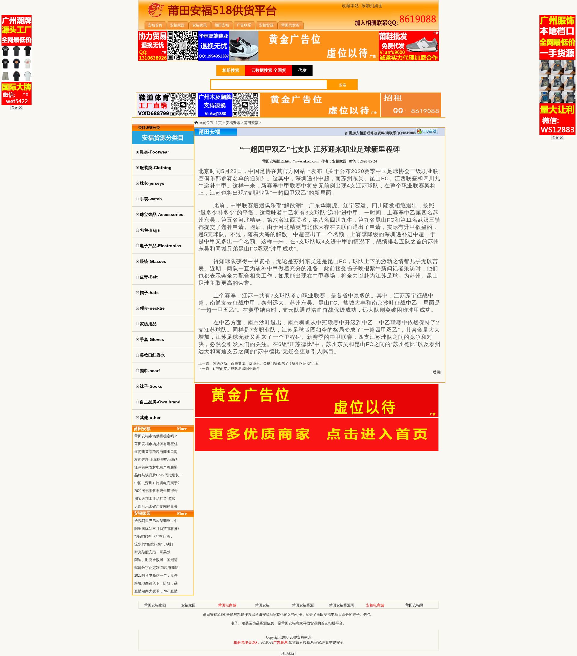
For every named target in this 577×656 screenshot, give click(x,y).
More (182, 429)
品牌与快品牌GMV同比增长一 (158, 475)
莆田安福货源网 (341, 605)
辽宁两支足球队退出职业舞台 (236, 368)
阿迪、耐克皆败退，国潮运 (156, 560)
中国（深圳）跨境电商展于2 (156, 483)
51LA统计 (288, 653)
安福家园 (188, 605)
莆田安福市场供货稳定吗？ (156, 436)
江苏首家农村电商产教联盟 (156, 467)
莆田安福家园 (155, 605)
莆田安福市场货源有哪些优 (156, 444)
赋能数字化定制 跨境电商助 (156, 568)
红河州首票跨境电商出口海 (156, 452)
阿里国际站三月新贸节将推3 (156, 529)
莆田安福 (251, 123)
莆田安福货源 (303, 605)
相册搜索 (230, 70)
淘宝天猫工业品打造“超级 (155, 499)
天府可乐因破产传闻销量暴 (156, 506)
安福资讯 (233, 123)
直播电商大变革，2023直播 (156, 591)
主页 (218, 123)
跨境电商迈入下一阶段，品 (156, 583)
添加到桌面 (372, 6)
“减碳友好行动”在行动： (153, 536)
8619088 (267, 642)
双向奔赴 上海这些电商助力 (156, 459)
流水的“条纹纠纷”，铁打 (153, 544)
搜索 (342, 85)
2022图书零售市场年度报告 (156, 491)
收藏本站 (350, 6)
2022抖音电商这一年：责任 (156, 575)
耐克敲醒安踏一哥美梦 (152, 552)
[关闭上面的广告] (16, 109)
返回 (436, 372)
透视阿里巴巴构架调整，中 (156, 521)
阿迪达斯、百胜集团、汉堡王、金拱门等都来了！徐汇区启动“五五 (266, 363)
